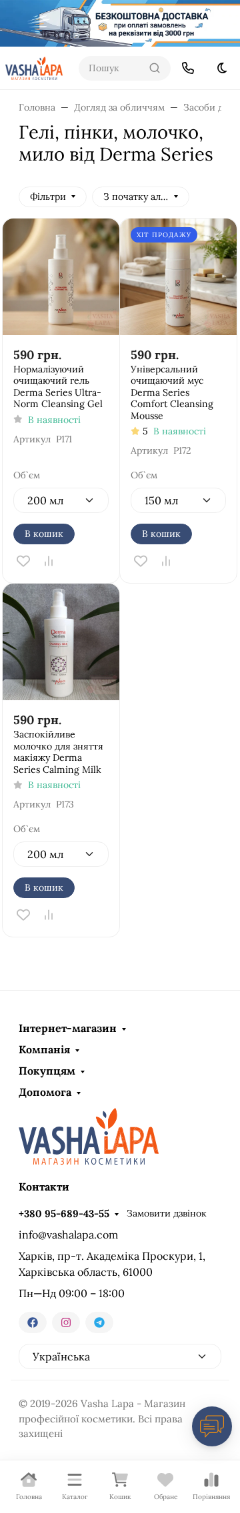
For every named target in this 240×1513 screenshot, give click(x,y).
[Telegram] (99, 1322)
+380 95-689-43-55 (64, 1213)
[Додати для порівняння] (49, 561)
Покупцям (47, 1070)
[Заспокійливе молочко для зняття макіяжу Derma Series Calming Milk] (61, 642)
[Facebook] (33, 1322)
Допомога (45, 1092)
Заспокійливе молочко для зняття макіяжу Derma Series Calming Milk (58, 752)
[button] (125, 68)
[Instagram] (66, 1322)
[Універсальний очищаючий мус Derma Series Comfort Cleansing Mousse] (178, 277)
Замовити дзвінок (167, 1213)
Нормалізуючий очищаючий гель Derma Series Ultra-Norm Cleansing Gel (58, 387)
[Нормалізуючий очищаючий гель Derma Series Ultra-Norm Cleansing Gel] (61, 277)
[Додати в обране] (23, 561)
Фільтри (48, 197)
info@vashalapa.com (68, 1234)
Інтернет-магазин (68, 1028)
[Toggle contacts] (188, 68)
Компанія (44, 1049)
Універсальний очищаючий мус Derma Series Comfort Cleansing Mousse (172, 393)
